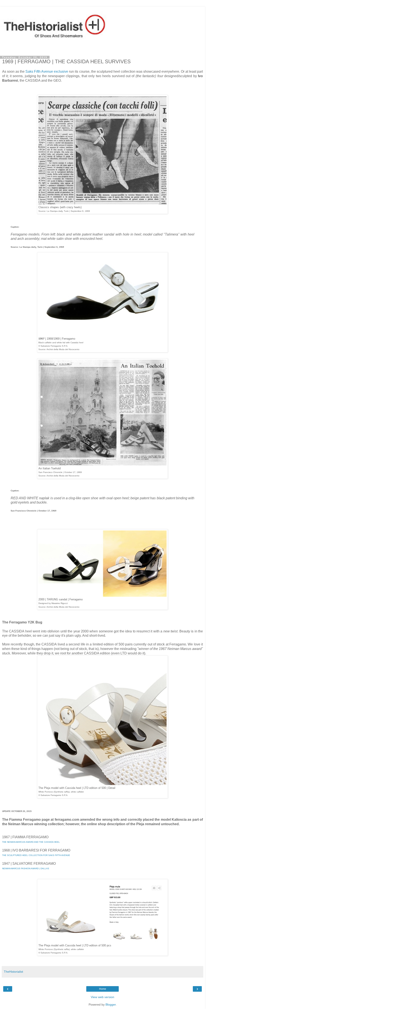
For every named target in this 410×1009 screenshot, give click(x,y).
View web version (102, 997)
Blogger (110, 1004)
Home (102, 988)
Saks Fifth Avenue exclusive (46, 71)
